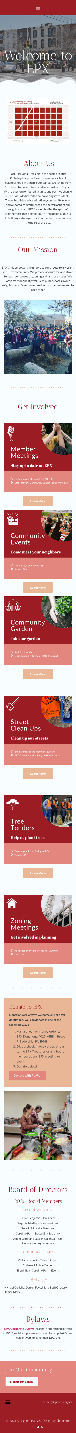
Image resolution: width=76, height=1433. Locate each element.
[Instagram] (42, 1427)
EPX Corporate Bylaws (19, 1328)
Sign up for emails (21, 1381)
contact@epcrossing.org (56, 1402)
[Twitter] (38, 1427)
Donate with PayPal (27, 1075)
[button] (38, 9)
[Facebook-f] (34, 1427)
